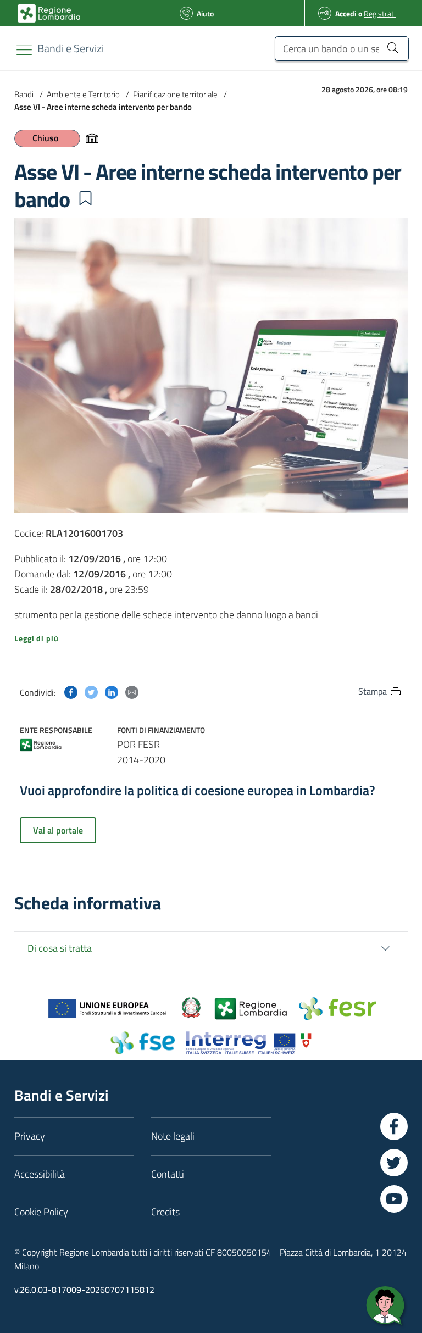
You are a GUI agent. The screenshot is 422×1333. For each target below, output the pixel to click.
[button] (85, 198)
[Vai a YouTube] (394, 1199)
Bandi (24, 94)
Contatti (167, 1174)
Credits (165, 1211)
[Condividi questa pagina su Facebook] (70, 691)
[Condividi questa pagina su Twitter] (91, 691)
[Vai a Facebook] (394, 1126)
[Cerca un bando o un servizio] (393, 47)
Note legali (173, 1136)
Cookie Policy (41, 1211)
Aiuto (205, 13)
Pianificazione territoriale (175, 94)
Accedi (346, 13)
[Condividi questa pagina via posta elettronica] (131, 691)
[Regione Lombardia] (41, 744)
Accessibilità (39, 1174)
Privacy (29, 1136)
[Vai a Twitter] (394, 1163)
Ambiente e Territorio (83, 94)
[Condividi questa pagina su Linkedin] (111, 691)
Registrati (380, 13)
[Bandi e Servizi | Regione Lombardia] (49, 13)
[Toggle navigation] (24, 50)
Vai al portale (58, 830)
